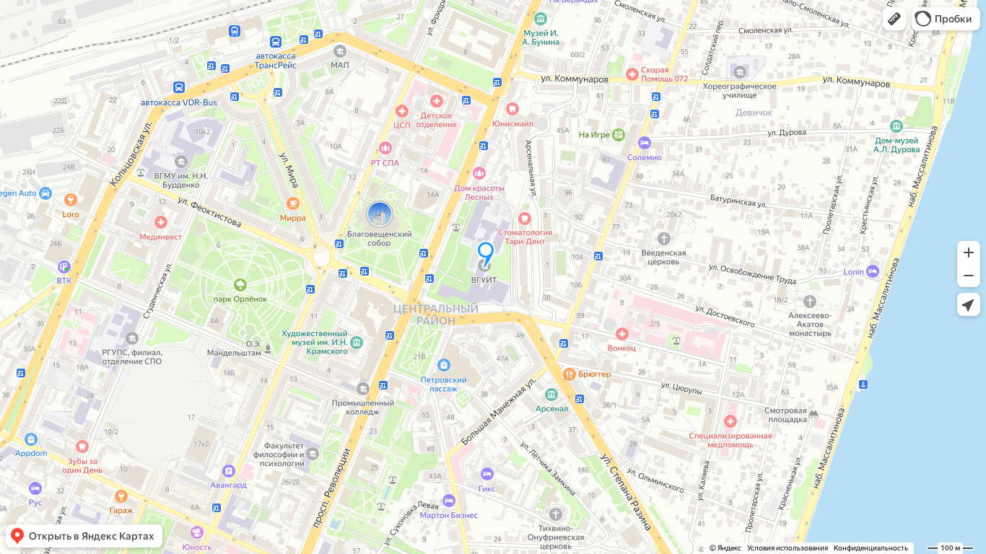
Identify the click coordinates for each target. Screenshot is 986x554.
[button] (894, 18)
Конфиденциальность (871, 548)
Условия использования (787, 548)
